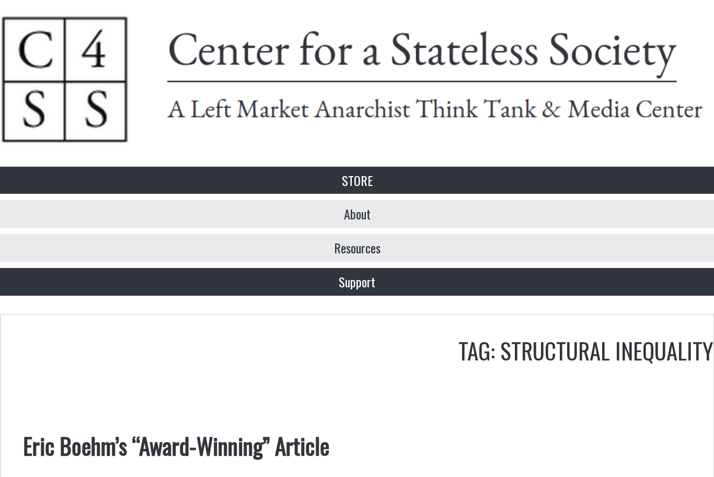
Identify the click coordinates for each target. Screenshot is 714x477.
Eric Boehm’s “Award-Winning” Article (176, 445)
